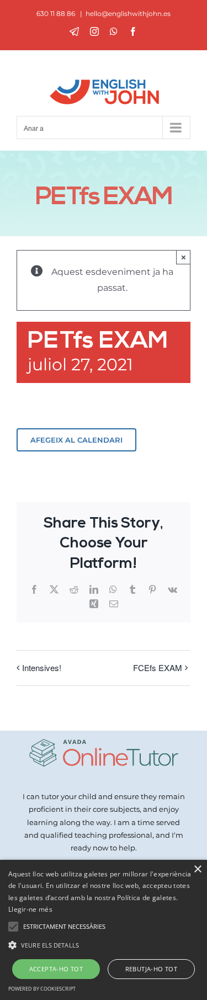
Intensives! (41, 667)
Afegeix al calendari (76, 439)
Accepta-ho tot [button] (56, 969)
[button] (103, 945)
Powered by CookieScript (42, 988)
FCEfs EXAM (157, 667)
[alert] (103, 930)
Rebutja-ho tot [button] (151, 969)
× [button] (197, 869)
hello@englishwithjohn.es (128, 13)
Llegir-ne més (30, 909)
